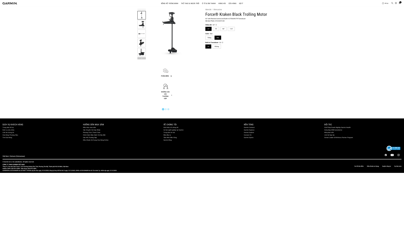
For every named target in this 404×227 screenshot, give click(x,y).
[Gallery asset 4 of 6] (141, 43)
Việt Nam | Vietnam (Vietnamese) (14, 156)
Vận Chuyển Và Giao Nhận (91, 130)
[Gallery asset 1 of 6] (171, 34)
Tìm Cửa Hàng (7, 137)
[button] (211, 25)
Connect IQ (247, 135)
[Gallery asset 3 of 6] (141, 34)
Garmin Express (249, 130)
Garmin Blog (167, 140)
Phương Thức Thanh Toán (91, 132)
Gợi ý (241, 3)
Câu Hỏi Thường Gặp (90, 137)
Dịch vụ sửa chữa (8, 130)
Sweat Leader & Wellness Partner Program (338, 137)
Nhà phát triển (329, 132)
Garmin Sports (248, 137)
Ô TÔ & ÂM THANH (209, 3)
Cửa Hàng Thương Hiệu (10, 135)
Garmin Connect (249, 127)
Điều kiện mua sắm (89, 127)
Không (217, 46)
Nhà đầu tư (167, 135)
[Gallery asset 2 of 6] (141, 24)
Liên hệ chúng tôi (8, 132)
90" (223, 29)
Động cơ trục (218, 9)
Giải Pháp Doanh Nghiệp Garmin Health (337, 127)
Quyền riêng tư (386, 166)
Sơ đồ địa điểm (359, 166)
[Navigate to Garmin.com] (10, 3)
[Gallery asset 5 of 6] (141, 52)
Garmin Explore (249, 132)
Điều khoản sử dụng (373, 166)
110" (231, 29)
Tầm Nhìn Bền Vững (170, 137)
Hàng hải (222, 3)
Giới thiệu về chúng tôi (170, 127)
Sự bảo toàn (397, 166)
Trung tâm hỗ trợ (8, 127)
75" (216, 29)
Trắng (209, 37)
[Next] (194, 34)
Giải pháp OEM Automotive (333, 130)
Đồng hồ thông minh (169, 3)
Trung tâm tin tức (169, 132)
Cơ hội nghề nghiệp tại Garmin (173, 130)
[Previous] (141, 10)
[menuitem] (385, 3)
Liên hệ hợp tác (329, 135)
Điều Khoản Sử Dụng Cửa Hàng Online (95, 140)
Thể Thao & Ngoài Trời (190, 3)
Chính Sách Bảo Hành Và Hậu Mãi (94, 135)
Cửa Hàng (232, 3)
